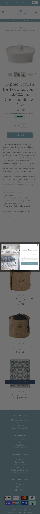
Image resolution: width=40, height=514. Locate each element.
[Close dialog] (38, 245)
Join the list (29, 263)
